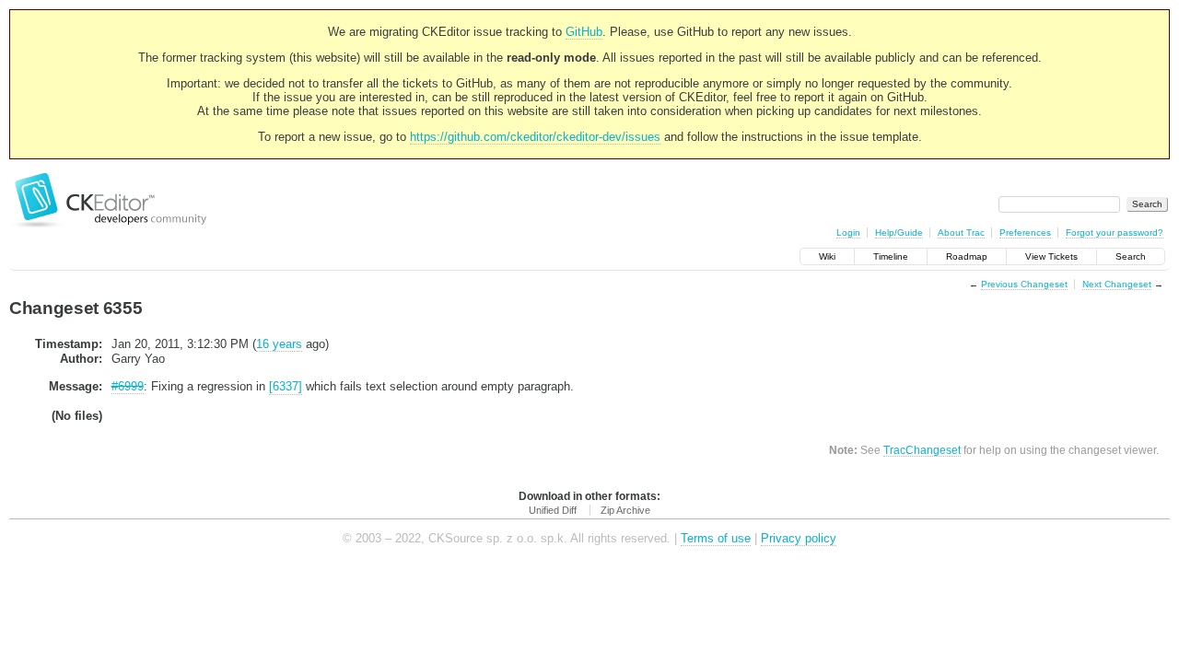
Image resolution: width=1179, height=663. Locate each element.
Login (848, 232)
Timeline (890, 256)
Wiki (827, 256)
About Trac (961, 232)
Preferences (1025, 232)
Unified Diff (553, 510)
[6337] (285, 386)
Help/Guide (899, 232)
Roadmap (966, 256)
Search (1130, 256)
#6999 (127, 386)
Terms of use (716, 538)
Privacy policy (798, 538)
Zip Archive (625, 510)
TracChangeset (922, 450)
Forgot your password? (1114, 232)
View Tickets (1051, 256)
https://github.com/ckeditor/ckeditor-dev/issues (535, 137)
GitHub (584, 32)
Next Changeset (1116, 284)
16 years (279, 344)
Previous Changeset (1024, 284)
